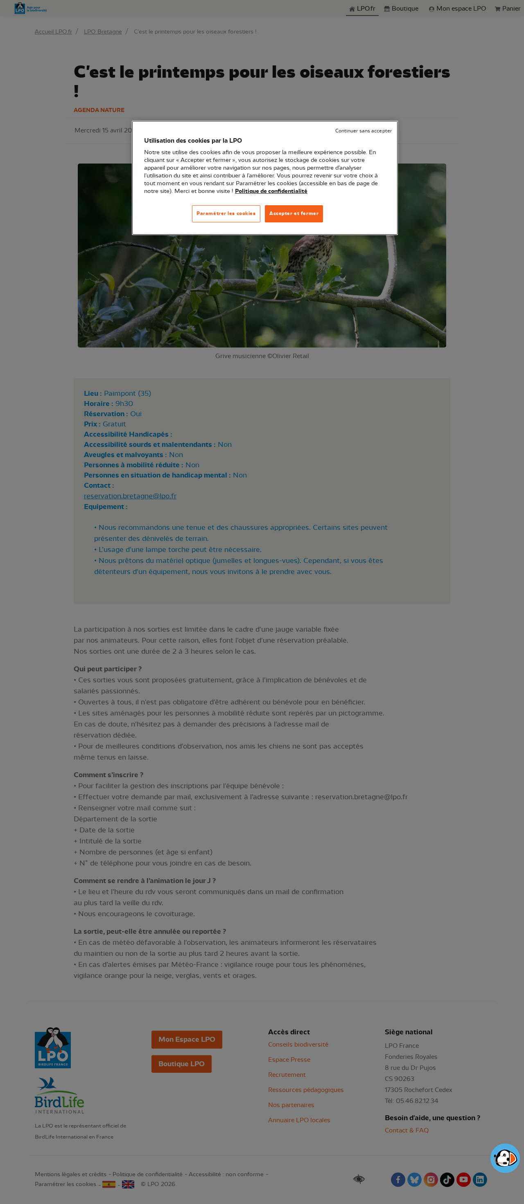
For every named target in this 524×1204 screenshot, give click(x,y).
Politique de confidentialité (271, 191)
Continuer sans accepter (363, 131)
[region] (265, 178)
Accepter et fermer (293, 213)
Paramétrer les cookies (226, 213)
